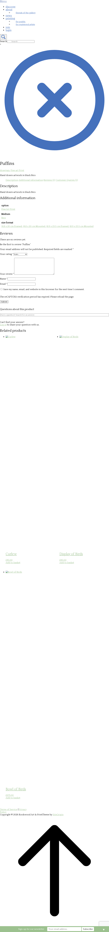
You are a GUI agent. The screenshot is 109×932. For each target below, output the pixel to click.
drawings (5, 170)
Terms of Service (8, 809)
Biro (3, 217)
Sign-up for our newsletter (31, 929)
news (9, 15)
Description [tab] (12, 180)
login (8, 30)
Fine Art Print (8, 209)
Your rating (6, 254)
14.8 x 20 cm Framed (11, 226)
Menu (3, 1)
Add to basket (13, 562)
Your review (7, 274)
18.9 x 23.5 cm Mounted (82, 226)
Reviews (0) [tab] (49, 180)
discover (10, 6)
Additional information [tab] (31, 180)
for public (21, 21)
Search (3, 41)
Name (4, 279)
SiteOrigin (58, 814)
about (9, 9)
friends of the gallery (25, 13)
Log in (3, 324)
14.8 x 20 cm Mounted (34, 226)
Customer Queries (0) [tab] (67, 180)
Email (3, 284)
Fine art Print (17, 170)
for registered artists (25, 24)
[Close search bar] (54, 154)
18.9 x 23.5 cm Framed (57, 226)
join (8, 27)
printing (10, 18)
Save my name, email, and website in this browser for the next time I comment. (43, 289)
